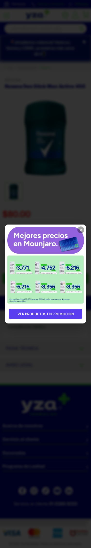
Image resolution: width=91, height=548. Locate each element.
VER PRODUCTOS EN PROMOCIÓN (45, 314)
